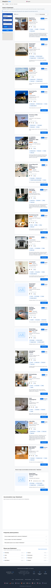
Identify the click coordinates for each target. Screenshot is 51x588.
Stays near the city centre (42, 549)
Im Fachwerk (32, 262)
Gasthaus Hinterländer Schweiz (32, 308)
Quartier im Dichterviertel (32, 18)
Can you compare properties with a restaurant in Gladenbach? (16, 536)
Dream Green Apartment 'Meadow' (32, 285)
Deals (8, 30)
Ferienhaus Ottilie (33, 114)
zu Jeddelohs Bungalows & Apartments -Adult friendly (33, 139)
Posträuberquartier (33, 215)
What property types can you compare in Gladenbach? (14, 542)
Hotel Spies (32, 237)
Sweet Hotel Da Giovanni (33, 92)
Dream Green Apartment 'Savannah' (32, 45)
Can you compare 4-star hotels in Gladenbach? (13, 539)
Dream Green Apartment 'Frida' (33, 329)
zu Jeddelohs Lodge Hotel (32, 69)
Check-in (4, 18)
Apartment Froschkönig (32, 190)
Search (5, 26)
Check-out (4, 22)
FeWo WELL (32, 421)
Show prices (44, 39)
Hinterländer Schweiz (32, 352)
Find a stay (4, 14)
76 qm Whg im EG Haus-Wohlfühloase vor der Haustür (33, 166)
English (28, 1)
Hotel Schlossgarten (32, 399)
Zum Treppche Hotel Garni (32, 447)
